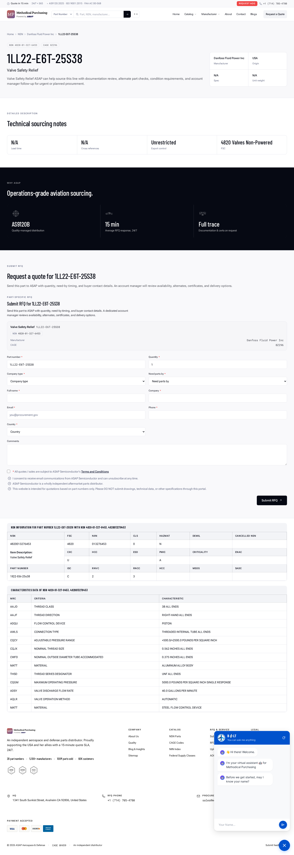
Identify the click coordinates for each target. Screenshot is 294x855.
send (283, 825)
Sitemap (133, 755)
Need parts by (157, 373)
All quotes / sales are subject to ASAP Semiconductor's (61, 471)
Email (11, 407)
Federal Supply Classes (182, 755)
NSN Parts (175, 736)
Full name (13, 390)
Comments (13, 441)
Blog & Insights (136, 749)
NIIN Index (175, 749)
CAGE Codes (176, 742)
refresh (284, 737)
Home (176, 14)
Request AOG (247, 3)
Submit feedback (274, 845)
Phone (153, 407)
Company (155, 390)
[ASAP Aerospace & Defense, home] (27, 14)
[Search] (127, 14)
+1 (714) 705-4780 (275, 3)
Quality (132, 742)
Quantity (154, 357)
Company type (16, 373)
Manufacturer (209, 14)
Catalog (188, 14)
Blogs (253, 14)
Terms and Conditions (95, 471)
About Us (133, 736)
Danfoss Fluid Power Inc (40, 34)
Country (12, 424)
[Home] (21, 731)
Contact (240, 14)
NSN (20, 34)
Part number (14, 357)
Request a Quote (275, 14)
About (228, 14)
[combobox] (99, 14)
